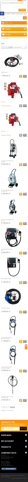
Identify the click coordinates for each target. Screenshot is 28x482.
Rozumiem (22, 10)
